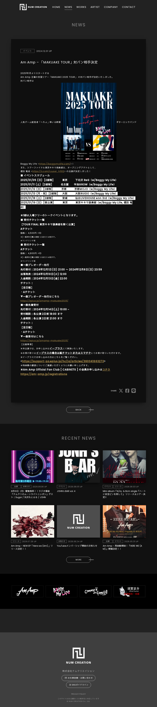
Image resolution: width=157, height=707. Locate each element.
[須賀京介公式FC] (129, 591)
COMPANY (111, 7)
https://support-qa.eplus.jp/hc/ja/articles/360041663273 (63, 361)
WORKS (81, 7)
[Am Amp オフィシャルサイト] (27, 591)
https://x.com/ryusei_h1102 (48, 171)
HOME (56, 7)
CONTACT (129, 7)
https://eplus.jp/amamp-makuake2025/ (44, 300)
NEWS (68, 7)
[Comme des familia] (95, 591)
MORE (79, 559)
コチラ (106, 369)
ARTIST (95, 7)
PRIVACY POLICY (78, 694)
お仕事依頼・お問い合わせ (80, 678)
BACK (79, 409)
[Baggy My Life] (61, 591)
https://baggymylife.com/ (55, 163)
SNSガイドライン (80, 685)
